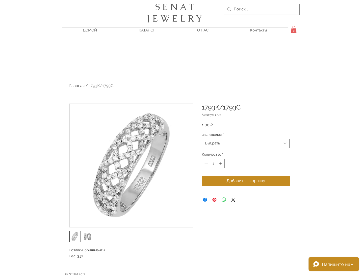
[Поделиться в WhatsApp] (224, 200)
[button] (294, 29)
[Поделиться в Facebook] (205, 200)
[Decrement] (206, 163)
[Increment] (221, 163)
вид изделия (213, 135)
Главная (76, 85)
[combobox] (246, 143)
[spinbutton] (213, 163)
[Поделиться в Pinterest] (214, 200)
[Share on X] (233, 200)
